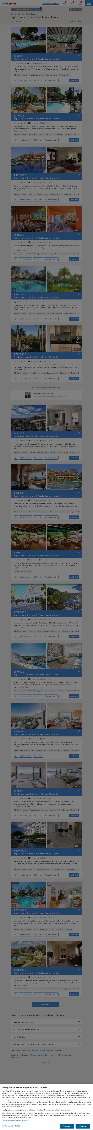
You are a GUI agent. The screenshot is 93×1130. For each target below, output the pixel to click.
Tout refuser (67, 1126)
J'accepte (83, 1126)
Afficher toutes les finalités (11, 1126)
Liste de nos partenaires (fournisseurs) (15, 1120)
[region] (46, 1107)
